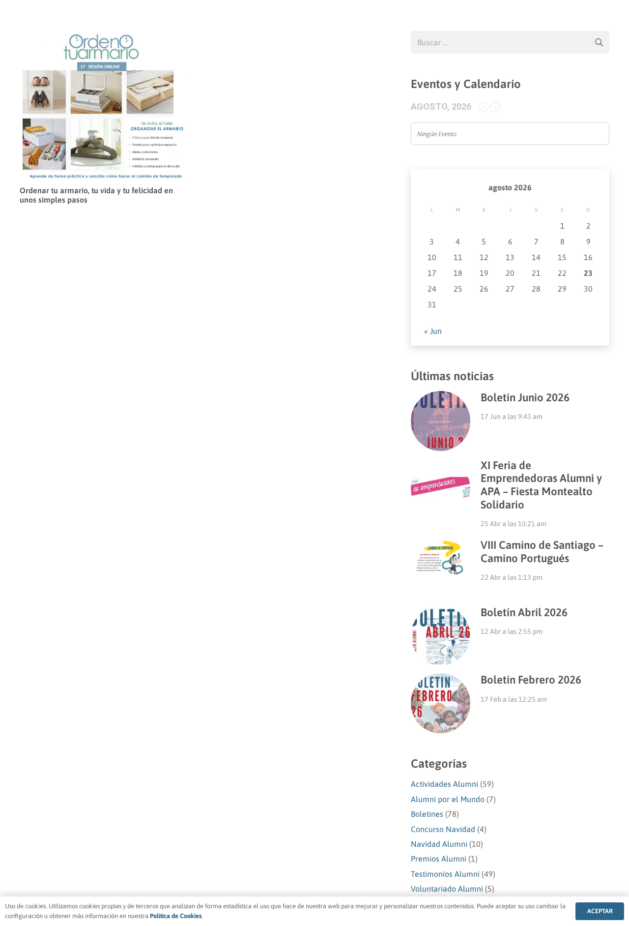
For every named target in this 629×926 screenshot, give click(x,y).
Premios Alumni (438, 858)
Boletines (427, 813)
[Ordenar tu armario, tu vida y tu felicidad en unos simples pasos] (104, 38)
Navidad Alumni (439, 843)
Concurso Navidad (443, 829)
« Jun (433, 331)
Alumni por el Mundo (448, 799)
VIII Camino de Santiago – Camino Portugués (542, 551)
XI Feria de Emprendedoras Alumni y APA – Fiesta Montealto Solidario (541, 485)
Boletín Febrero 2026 (531, 679)
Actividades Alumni (444, 783)
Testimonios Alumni (445, 873)
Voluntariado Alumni (447, 888)
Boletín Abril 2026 (524, 612)
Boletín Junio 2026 (525, 397)
